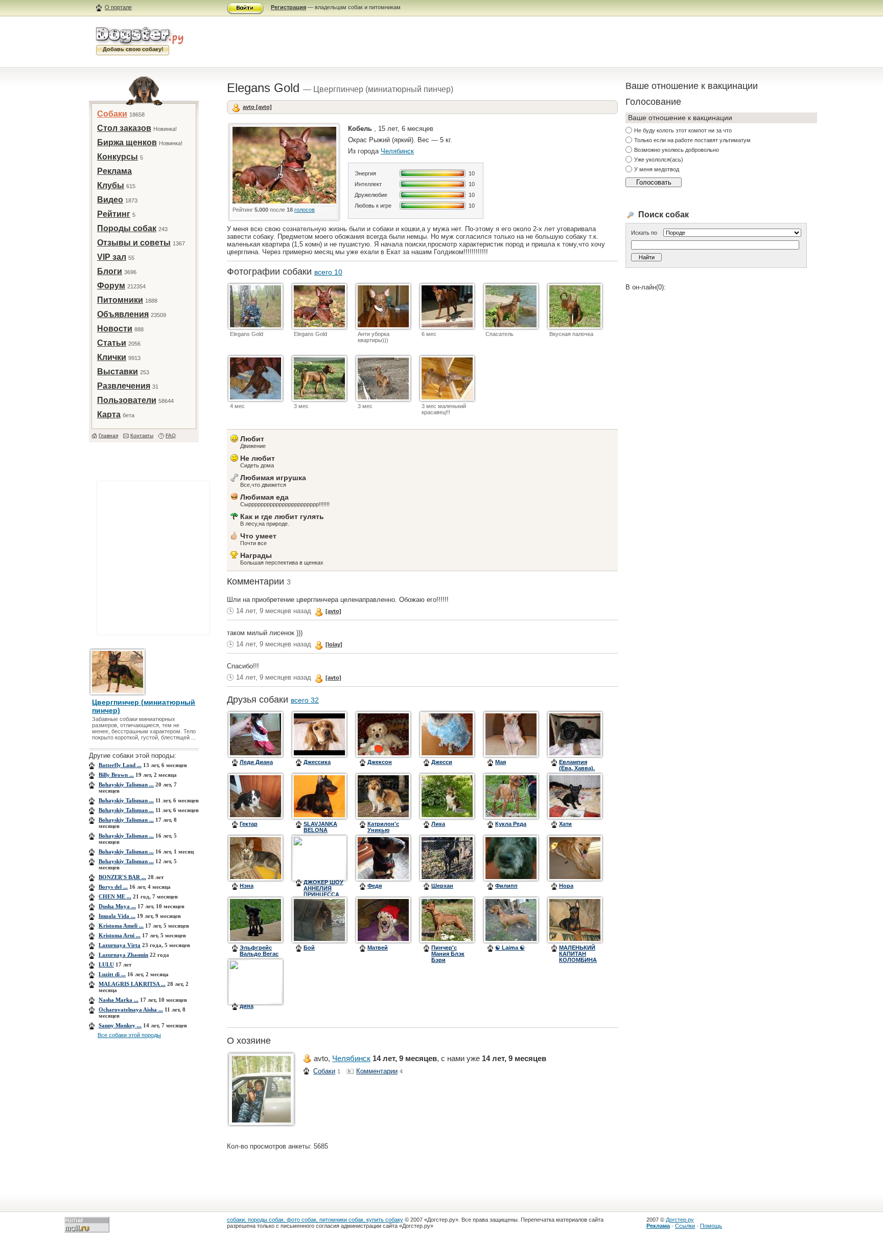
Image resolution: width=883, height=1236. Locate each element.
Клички (111, 357)
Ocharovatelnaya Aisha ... (131, 1009)
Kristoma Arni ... (120, 935)
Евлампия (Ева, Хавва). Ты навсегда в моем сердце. (579, 771)
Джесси (441, 762)
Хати (565, 824)
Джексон (379, 762)
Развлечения (123, 385)
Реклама (114, 171)
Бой (309, 948)
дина (246, 1006)
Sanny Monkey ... (120, 1025)
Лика (438, 824)
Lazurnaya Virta (120, 945)
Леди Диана (256, 762)
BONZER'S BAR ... (122, 877)
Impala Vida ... (117, 916)
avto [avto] (257, 107)
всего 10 (328, 272)
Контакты (141, 435)
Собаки (112, 113)
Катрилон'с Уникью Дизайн (383, 830)
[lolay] (334, 644)
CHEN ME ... (115, 896)
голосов (304, 210)
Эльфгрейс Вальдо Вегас (259, 951)
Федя (374, 886)
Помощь (711, 1226)
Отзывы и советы (134, 242)
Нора (566, 886)
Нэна (246, 886)
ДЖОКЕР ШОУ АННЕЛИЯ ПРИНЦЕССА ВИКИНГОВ (323, 891)
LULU (106, 964)
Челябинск (397, 151)
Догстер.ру (680, 1220)
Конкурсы (117, 156)
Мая (500, 762)
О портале (118, 7)
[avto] (333, 611)
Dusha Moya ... (117, 906)
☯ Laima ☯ (510, 948)
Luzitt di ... (112, 974)
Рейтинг (113, 214)
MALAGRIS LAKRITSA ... (132, 984)
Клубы (110, 185)
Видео (110, 199)
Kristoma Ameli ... (121, 926)
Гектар (249, 824)
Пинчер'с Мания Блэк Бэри (447, 954)
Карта (109, 414)
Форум (111, 285)
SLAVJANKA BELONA (320, 827)
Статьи (111, 343)
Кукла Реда (510, 824)
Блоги (109, 271)
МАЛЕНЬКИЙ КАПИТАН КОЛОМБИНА (578, 954)
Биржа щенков (127, 142)
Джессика (317, 762)
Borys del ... (113, 887)
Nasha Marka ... (118, 1000)
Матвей (377, 948)
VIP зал (111, 257)
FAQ (171, 435)
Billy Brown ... (116, 775)
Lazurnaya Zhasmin (123, 955)
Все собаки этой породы (129, 1035)
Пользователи (126, 400)
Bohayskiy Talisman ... (126, 784)
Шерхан (442, 886)
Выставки (117, 371)
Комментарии (377, 1071)
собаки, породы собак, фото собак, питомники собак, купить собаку (315, 1220)
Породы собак (126, 228)
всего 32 (305, 700)
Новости (114, 328)
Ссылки (685, 1226)
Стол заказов (124, 128)
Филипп (506, 886)
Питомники (120, 300)
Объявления (123, 314)
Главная (108, 435)
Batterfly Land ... (120, 765)
